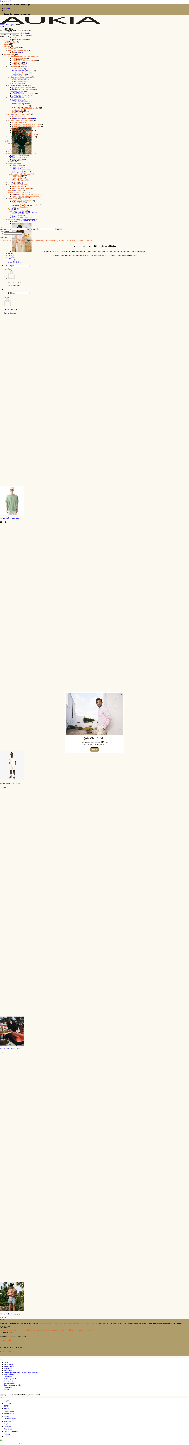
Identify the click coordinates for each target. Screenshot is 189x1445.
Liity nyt (94, 750)
